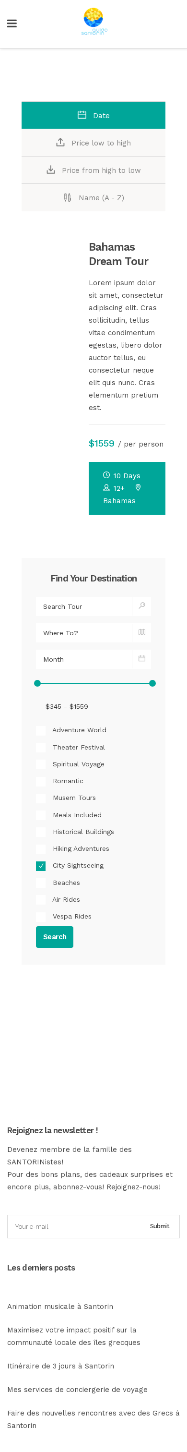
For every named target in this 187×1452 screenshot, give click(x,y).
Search (54, 936)
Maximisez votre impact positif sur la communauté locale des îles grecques (73, 1336)
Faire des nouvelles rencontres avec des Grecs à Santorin (93, 1419)
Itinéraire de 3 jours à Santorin (60, 1366)
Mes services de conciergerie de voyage (77, 1389)
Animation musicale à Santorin (60, 1306)
